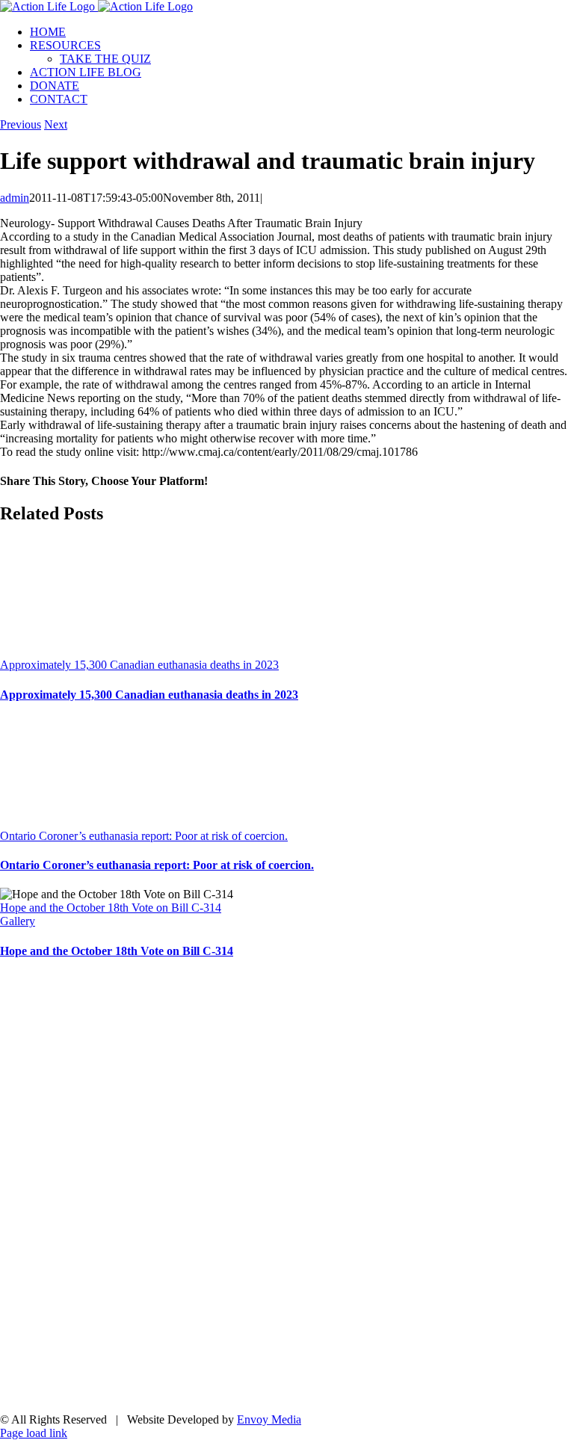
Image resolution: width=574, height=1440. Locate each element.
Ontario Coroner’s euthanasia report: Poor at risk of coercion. (144, 835)
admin (14, 197)
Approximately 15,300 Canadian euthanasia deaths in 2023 (139, 664)
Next (55, 124)
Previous (20, 124)
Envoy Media (269, 1419)
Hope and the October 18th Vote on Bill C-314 (110, 907)
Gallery (17, 921)
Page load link (33, 1433)
